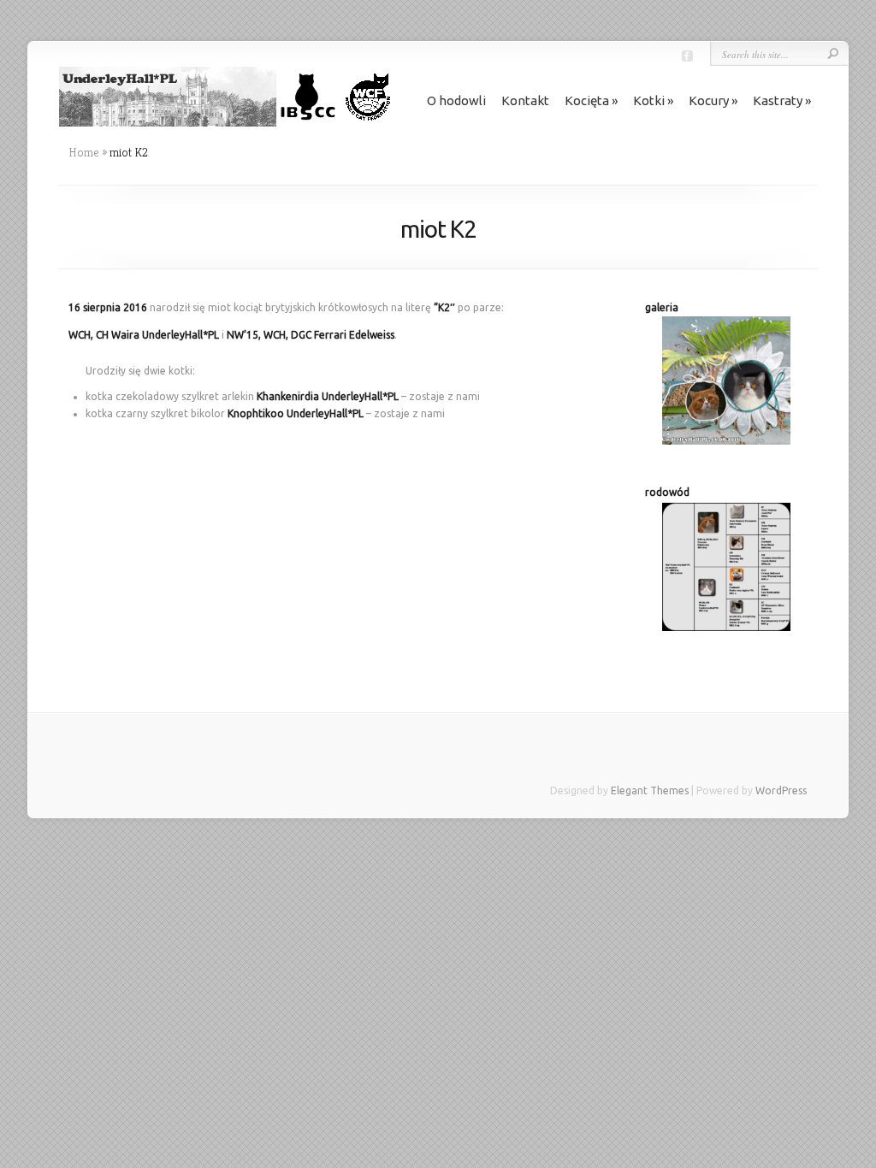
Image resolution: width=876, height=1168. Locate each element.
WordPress (781, 790)
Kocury (709, 100)
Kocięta (587, 100)
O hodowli (456, 100)
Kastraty (777, 100)
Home (83, 152)
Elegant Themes (650, 790)
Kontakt (525, 100)
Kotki (649, 100)
